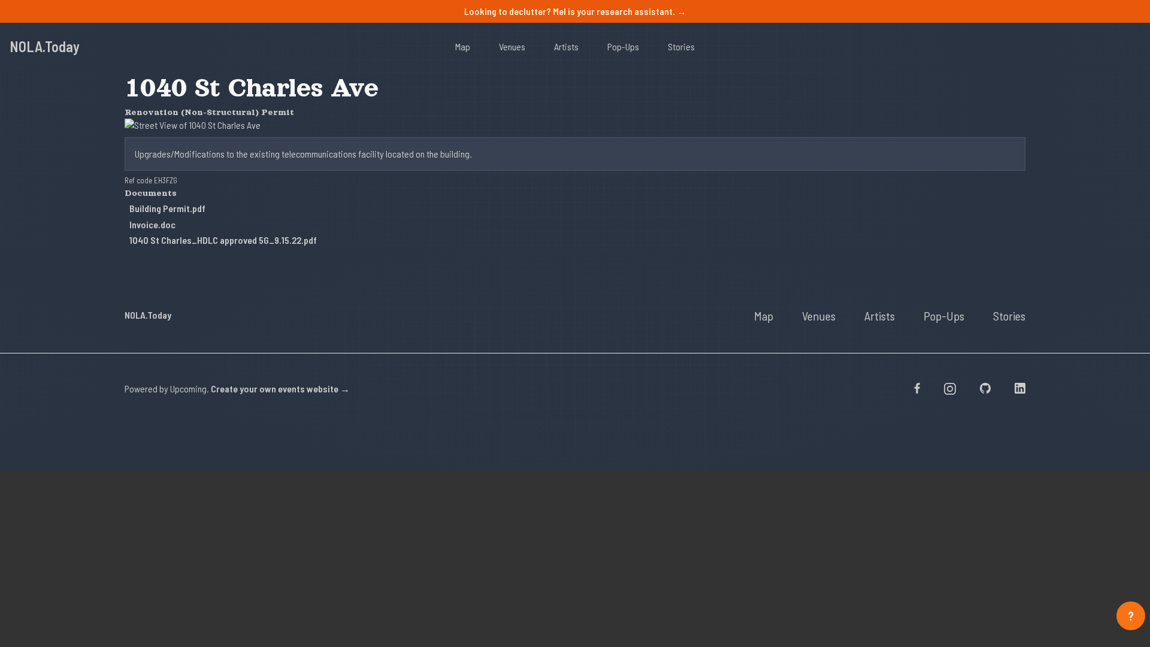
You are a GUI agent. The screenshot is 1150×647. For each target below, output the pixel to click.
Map (462, 46)
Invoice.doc (152, 224)
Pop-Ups (623, 46)
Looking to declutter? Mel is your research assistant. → (575, 11)
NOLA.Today (45, 46)
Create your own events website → (280, 388)
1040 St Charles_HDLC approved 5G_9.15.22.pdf (223, 240)
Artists (566, 46)
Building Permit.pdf (167, 208)
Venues (512, 46)
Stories (681, 46)
